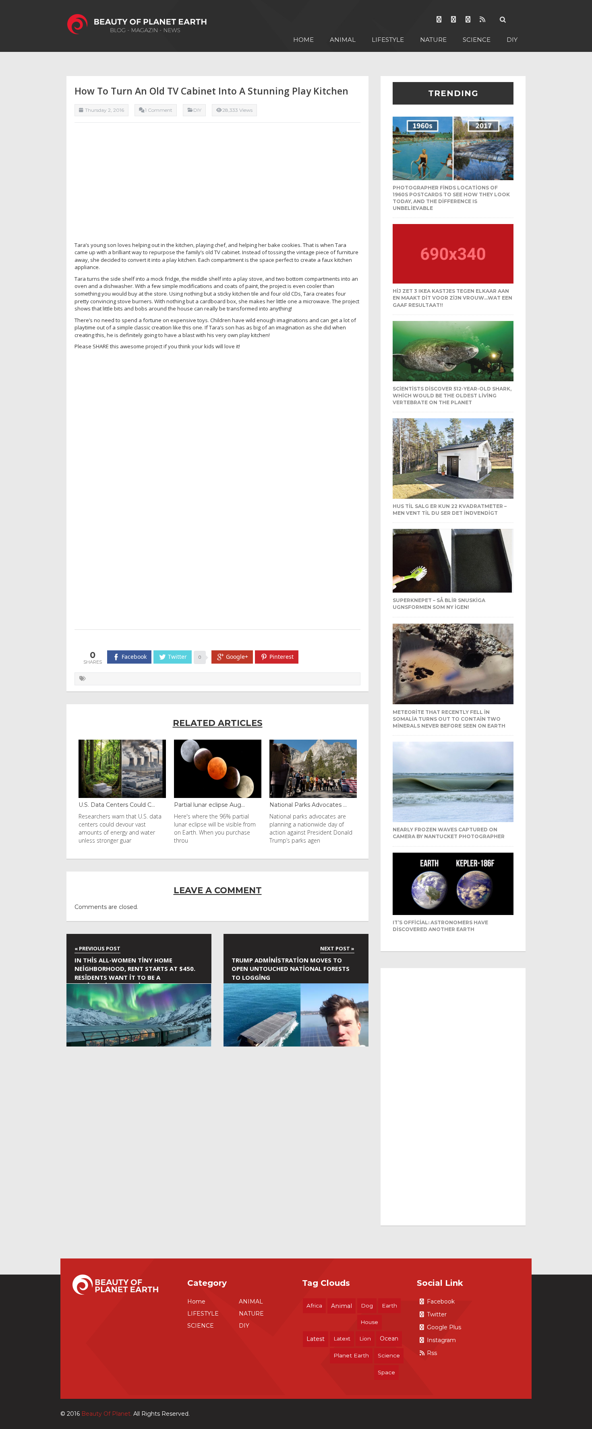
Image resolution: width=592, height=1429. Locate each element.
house (369, 1322)
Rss (432, 1353)
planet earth (351, 1355)
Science (389, 1355)
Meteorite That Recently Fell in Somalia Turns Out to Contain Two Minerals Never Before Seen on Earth (449, 719)
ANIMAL (343, 39)
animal (341, 1306)
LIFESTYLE (388, 39)
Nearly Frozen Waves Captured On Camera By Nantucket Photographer (449, 833)
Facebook (441, 1301)
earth (389, 1305)
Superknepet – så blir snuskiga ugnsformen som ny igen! (439, 603)
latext (341, 1338)
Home (303, 39)
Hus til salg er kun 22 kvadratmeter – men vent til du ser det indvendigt (450, 509)
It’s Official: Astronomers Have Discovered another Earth (440, 925)
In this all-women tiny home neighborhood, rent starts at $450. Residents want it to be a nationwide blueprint (135, 969)
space (386, 1372)
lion (365, 1338)
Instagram (441, 1340)
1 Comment (158, 110)
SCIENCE (477, 39)
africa (314, 1305)
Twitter (437, 1314)
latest (315, 1339)
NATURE (433, 39)
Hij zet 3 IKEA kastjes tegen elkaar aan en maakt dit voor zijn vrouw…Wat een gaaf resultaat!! (452, 298)
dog (367, 1305)
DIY (512, 39)
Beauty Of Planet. (106, 1413)
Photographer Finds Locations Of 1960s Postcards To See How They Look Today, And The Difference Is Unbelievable (451, 198)
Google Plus (444, 1327)
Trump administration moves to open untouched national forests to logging (291, 968)
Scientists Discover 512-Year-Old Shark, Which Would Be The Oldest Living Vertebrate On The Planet (452, 395)
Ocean (389, 1338)
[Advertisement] (217, 185)
